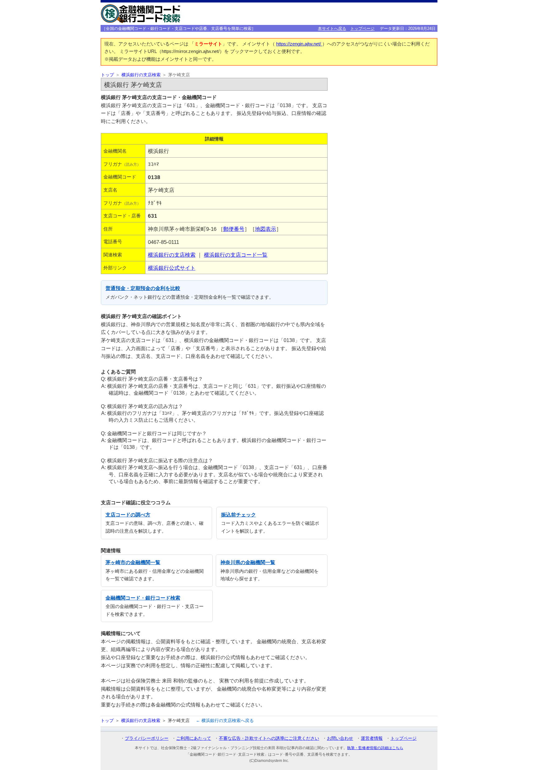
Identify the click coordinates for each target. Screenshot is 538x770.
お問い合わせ (340, 738)
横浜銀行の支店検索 (141, 75)
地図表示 (265, 229)
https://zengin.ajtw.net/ (299, 43)
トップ (107, 75)
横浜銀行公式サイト (172, 268)
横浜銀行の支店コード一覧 (235, 255)
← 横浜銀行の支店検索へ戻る (225, 720)
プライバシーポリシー (146, 738)
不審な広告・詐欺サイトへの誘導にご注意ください (269, 738)
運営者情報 (372, 738)
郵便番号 (233, 229)
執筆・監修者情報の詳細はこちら (375, 748)
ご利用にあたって (193, 738)
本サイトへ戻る (332, 28)
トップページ (362, 28)
